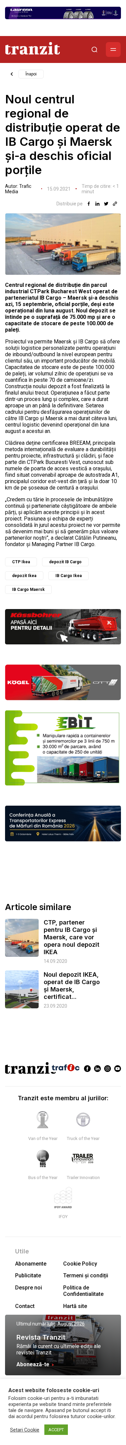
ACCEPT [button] (56, 1429)
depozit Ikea (24, 575)
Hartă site (75, 1306)
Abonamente (30, 1264)
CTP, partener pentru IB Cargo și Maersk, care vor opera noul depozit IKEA (71, 937)
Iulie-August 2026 (66, 1323)
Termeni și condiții (85, 1275)
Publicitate (28, 1275)
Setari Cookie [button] (24, 1430)
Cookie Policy (80, 1264)
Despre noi (28, 1287)
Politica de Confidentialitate (83, 1290)
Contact (25, 1306)
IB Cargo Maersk (28, 589)
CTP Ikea (21, 562)
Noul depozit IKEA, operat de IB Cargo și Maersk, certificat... (72, 985)
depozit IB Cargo (65, 562)
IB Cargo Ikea (68, 575)
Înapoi (31, 74)
